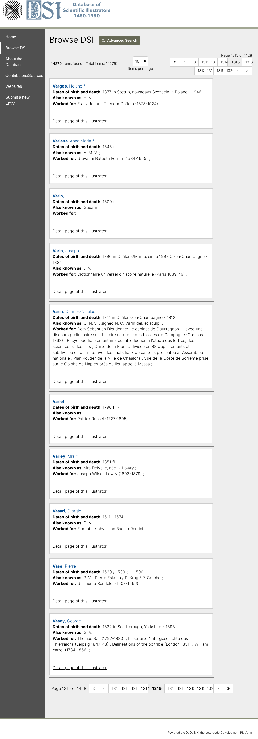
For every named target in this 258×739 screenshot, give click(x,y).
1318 (210, 70)
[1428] (247, 70)
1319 (220, 70)
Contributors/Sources (24, 75)
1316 (248, 62)
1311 (195, 62)
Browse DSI (16, 48)
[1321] (238, 70)
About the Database (14, 62)
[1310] (184, 62)
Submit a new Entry (17, 100)
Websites (13, 86)
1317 (201, 70)
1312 (205, 62)
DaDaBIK (192, 732)
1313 (214, 62)
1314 (224, 62)
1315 (236, 62)
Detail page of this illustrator (80, 120)
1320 (229, 70)
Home (10, 37)
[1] (175, 62)
